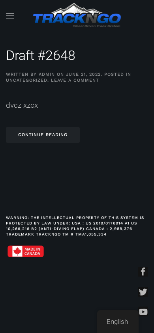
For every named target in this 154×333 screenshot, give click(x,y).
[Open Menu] (10, 16)
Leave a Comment (75, 80)
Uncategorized (26, 80)
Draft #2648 (40, 55)
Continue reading (43, 134)
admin (47, 74)
